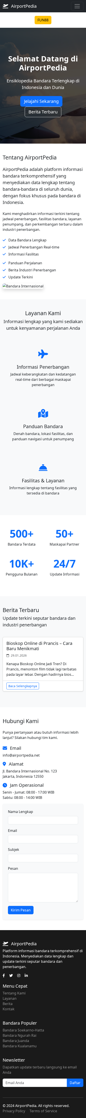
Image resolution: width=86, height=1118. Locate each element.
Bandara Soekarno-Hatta (23, 1030)
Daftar (75, 1082)
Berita (8, 1003)
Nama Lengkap (20, 811)
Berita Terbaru (43, 112)
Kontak (9, 1009)
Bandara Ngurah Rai (19, 1035)
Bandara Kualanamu (20, 1046)
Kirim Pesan (21, 910)
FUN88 (43, 20)
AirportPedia (23, 6)
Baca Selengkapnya (22, 686)
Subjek (13, 849)
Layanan (10, 998)
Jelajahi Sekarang (41, 101)
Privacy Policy (14, 1111)
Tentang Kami (14, 993)
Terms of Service (43, 1111)
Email (12, 830)
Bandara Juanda (16, 1040)
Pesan (13, 868)
